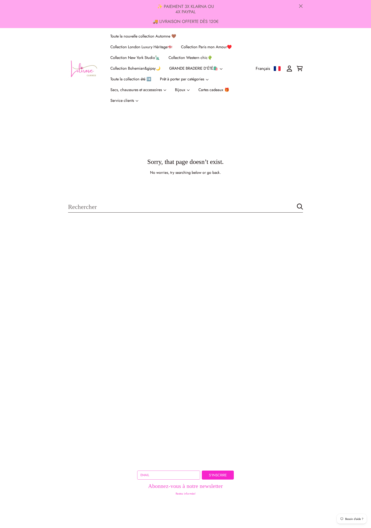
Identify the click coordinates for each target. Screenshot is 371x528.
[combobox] (185, 207)
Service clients (122, 100)
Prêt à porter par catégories (182, 79)
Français (263, 68)
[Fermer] (300, 6)
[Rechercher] (300, 206)
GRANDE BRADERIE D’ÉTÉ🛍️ (194, 68)
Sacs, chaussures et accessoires (136, 90)
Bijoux (180, 90)
